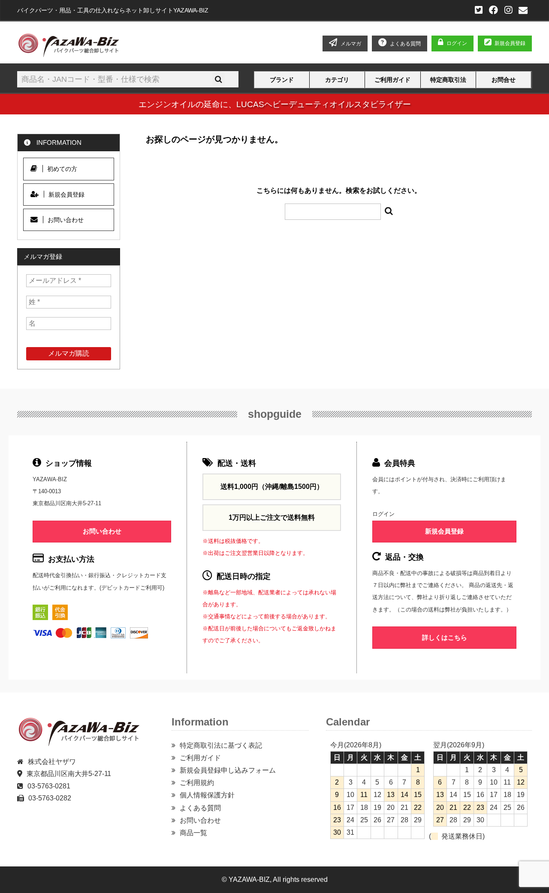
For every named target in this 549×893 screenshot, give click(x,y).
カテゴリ (337, 80)
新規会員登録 (510, 43)
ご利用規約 (197, 782)
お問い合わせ (66, 219)
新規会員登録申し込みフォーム (228, 770)
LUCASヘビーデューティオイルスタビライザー (323, 104)
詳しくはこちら (444, 637)
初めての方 (62, 168)
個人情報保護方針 (207, 795)
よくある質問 (200, 808)
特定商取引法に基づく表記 (221, 745)
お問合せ (504, 80)
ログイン (456, 43)
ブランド (282, 80)
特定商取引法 (448, 80)
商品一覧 (193, 832)
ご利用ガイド (392, 80)
